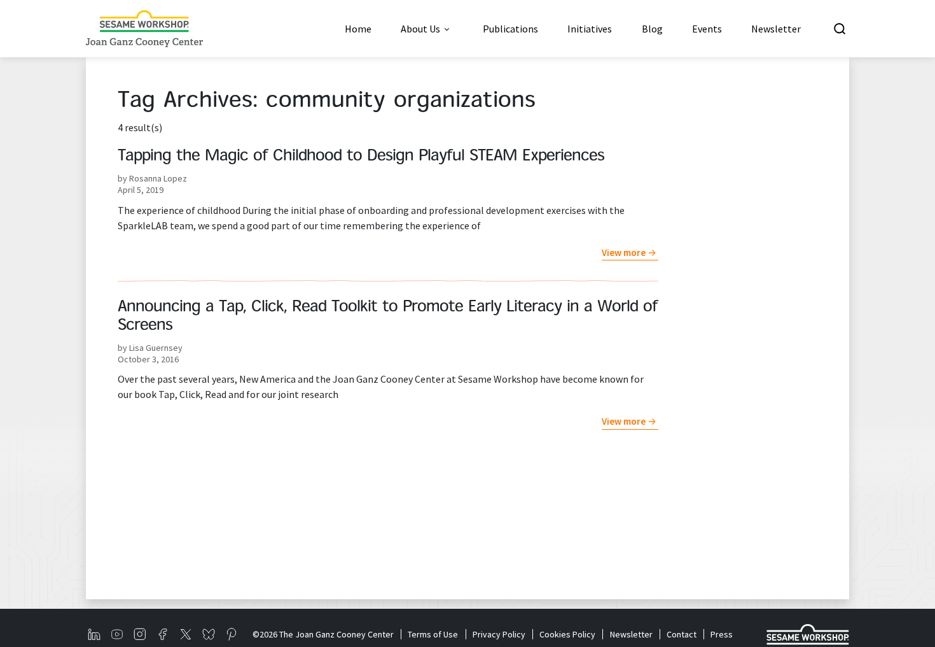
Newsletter (631, 634)
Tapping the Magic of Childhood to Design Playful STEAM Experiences (361, 156)
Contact (681, 634)
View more (624, 252)
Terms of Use (433, 634)
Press (721, 634)
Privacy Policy (499, 634)
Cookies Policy (567, 634)
